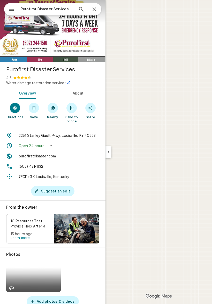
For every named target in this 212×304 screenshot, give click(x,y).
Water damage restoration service (35, 83)
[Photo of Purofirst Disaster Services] (52, 31)
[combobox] (47, 9)
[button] (52, 146)
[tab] (26, 93)
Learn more (20, 237)
